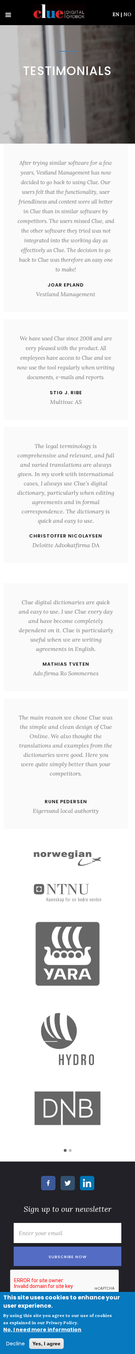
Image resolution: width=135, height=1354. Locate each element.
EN (117, 14)
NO (127, 14)
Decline (15, 1343)
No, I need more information (42, 1329)
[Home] (57, 11)
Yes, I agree (46, 1343)
